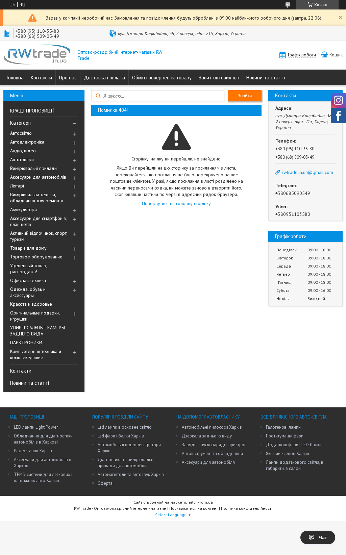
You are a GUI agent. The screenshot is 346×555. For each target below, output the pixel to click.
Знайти (245, 95)
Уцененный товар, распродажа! (28, 268)
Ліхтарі (17, 186)
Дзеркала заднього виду (207, 436)
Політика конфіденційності (246, 508)
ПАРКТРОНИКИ (26, 342)
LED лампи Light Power (36, 427)
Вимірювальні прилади (33, 168)
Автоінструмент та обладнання (212, 453)
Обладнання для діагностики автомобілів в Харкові (43, 439)
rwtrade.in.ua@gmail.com (307, 172)
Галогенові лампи (283, 427)
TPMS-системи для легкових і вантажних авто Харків (43, 477)
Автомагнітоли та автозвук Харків (131, 474)
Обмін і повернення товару (162, 77)
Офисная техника (28, 280)
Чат (323, 537)
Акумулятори (23, 209)
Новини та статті (265, 77)
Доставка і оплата (104, 77)
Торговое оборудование (36, 257)
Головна (15, 77)
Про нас (68, 77)
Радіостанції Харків (33, 451)
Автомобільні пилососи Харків (212, 427)
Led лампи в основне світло (125, 427)
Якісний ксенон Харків (287, 453)
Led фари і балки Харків (121, 436)
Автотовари (22, 159)
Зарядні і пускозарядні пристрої (213, 445)
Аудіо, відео (23, 151)
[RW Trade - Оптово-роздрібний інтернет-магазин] (37, 55)
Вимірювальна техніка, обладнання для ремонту (36, 198)
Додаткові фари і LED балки (294, 445)
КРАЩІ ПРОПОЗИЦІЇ (32, 110)
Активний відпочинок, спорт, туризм (38, 236)
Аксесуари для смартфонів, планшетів (38, 221)
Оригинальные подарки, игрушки (34, 316)
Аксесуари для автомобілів (38, 177)
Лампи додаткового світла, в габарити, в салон (294, 465)
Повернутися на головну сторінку (176, 203)
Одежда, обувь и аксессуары (28, 292)
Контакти (41, 77)
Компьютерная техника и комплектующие (35, 354)
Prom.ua (205, 502)
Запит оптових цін (219, 77)
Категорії (20, 123)
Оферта (105, 483)
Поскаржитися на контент (193, 508)
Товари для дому (28, 248)
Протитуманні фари (284, 436)
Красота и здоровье (31, 304)
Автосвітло (21, 133)
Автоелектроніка (27, 142)
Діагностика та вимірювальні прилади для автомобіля (126, 463)
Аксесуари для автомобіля (208, 462)
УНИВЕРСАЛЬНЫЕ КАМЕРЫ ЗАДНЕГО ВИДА (37, 331)
